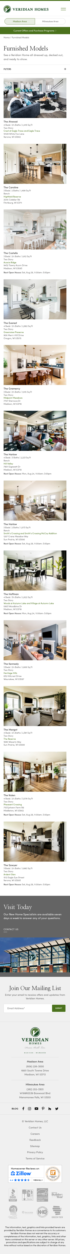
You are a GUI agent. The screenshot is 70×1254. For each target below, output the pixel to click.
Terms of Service (35, 1158)
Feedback (35, 1140)
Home (7, 37)
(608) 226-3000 (35, 1066)
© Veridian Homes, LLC (35, 1121)
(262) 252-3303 (35, 1089)
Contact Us (35, 1127)
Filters (35, 69)
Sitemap (35, 1146)
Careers (35, 1133)
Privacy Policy (35, 1152)
